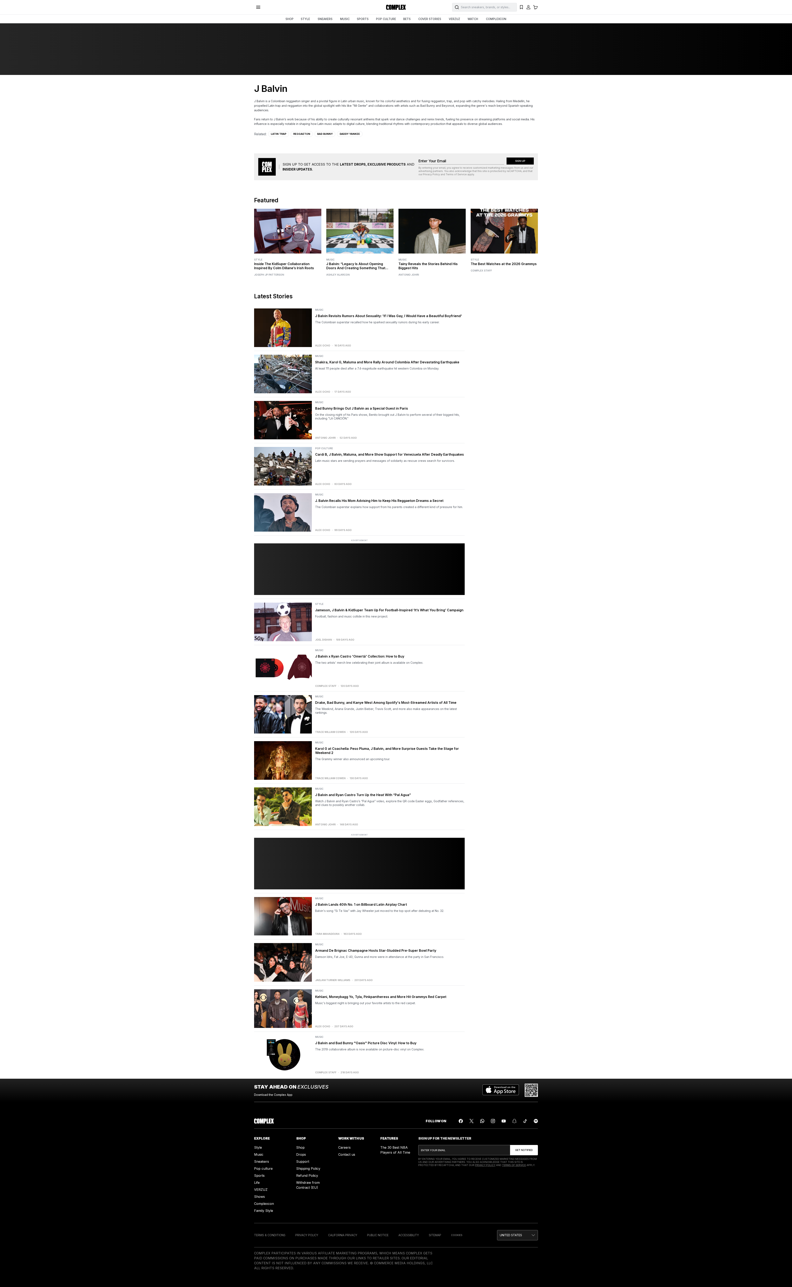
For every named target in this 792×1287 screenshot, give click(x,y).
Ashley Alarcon (338, 274)
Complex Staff (481, 270)
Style (258, 259)
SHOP (289, 19)
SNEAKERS (325, 19)
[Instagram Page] (493, 1121)
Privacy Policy (431, 174)
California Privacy (342, 1235)
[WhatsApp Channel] (482, 1121)
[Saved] (521, 7)
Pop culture (263, 1168)
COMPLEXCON (496, 19)
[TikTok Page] (525, 1121)
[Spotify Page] (536, 1121)
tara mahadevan (327, 934)
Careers (344, 1147)
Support (302, 1161)
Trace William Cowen (330, 732)
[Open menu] (258, 7)
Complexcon (264, 1204)
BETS (407, 19)
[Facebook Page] (461, 1121)
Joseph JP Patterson (269, 274)
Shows (259, 1197)
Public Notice (378, 1235)
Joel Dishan (323, 639)
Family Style (263, 1211)
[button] (517, 1235)
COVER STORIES (429, 19)
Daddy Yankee (350, 133)
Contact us (346, 1154)
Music (330, 259)
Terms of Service (456, 174)
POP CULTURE (386, 19)
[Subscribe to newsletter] (524, 1150)
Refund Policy (307, 1175)
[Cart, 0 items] (535, 7)
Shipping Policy (308, 1168)
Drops (301, 1154)
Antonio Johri (408, 274)
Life (257, 1182)
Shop (300, 1147)
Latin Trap (278, 133)
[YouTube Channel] (504, 1121)
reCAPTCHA (514, 171)
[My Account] (528, 7)
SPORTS (363, 19)
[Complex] (396, 7)
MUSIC (345, 19)
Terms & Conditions (269, 1235)
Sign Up (520, 160)
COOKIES (456, 1235)
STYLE (305, 19)
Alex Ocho (322, 345)
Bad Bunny (325, 133)
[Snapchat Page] (514, 1121)
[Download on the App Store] (500, 1090)
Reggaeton (301, 133)
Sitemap (435, 1235)
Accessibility (408, 1235)
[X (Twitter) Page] (471, 1121)
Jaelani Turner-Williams (332, 980)
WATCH (473, 19)
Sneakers (261, 1161)
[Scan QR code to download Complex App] (531, 1090)
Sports (259, 1175)
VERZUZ (454, 19)
